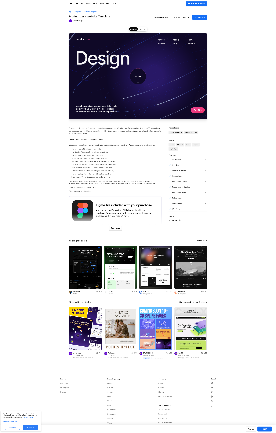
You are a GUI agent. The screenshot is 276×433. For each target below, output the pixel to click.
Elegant (195, 145)
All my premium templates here (80, 191)
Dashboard (79, 3)
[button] (91, 3)
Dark (188, 145)
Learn (102, 3)
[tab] (74, 139)
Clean (172, 145)
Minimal (180, 145)
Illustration (173, 149)
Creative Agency (176, 132)
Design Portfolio (191, 132)
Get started (196, 3)
